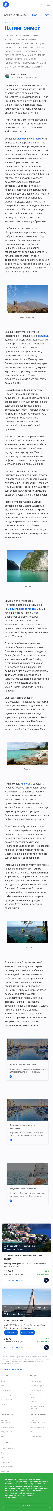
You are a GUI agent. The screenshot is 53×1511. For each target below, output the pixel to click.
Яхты (48, 15)
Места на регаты (36, 1381)
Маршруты (10, 22)
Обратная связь (6, 1390)
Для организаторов (7, 1427)
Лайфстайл (5, 1471)
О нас (3, 1381)
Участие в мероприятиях (6, 1422)
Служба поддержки (36, 1436)
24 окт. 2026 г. (27, 1332)
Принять (26, 1505)
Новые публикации (15, 15)
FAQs (3, 1436)
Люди (35, 15)
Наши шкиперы (6, 1395)
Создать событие (13, 1369)
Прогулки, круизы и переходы (37, 1407)
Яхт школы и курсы (37, 1386)
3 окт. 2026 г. (11, 1332)
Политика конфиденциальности (37, 1422)
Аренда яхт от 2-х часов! (36, 1396)
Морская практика (36, 1390)
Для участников (6, 1432)
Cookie (32, 1432)
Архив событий (6, 1399)
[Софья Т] (46, 1280)
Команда (4, 1386)
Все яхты (4, 1404)
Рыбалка (33, 1402)
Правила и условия (37, 1427)
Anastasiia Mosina (19, 75)
